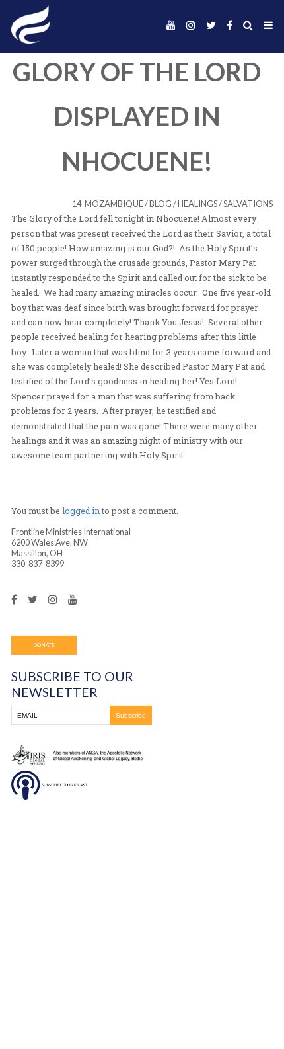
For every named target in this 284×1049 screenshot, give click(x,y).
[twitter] (211, 25)
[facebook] (229, 25)
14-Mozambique (107, 203)
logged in (81, 510)
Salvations (248, 203)
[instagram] (190, 25)
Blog (160, 203)
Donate (44, 645)
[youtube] (171, 25)
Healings (197, 203)
